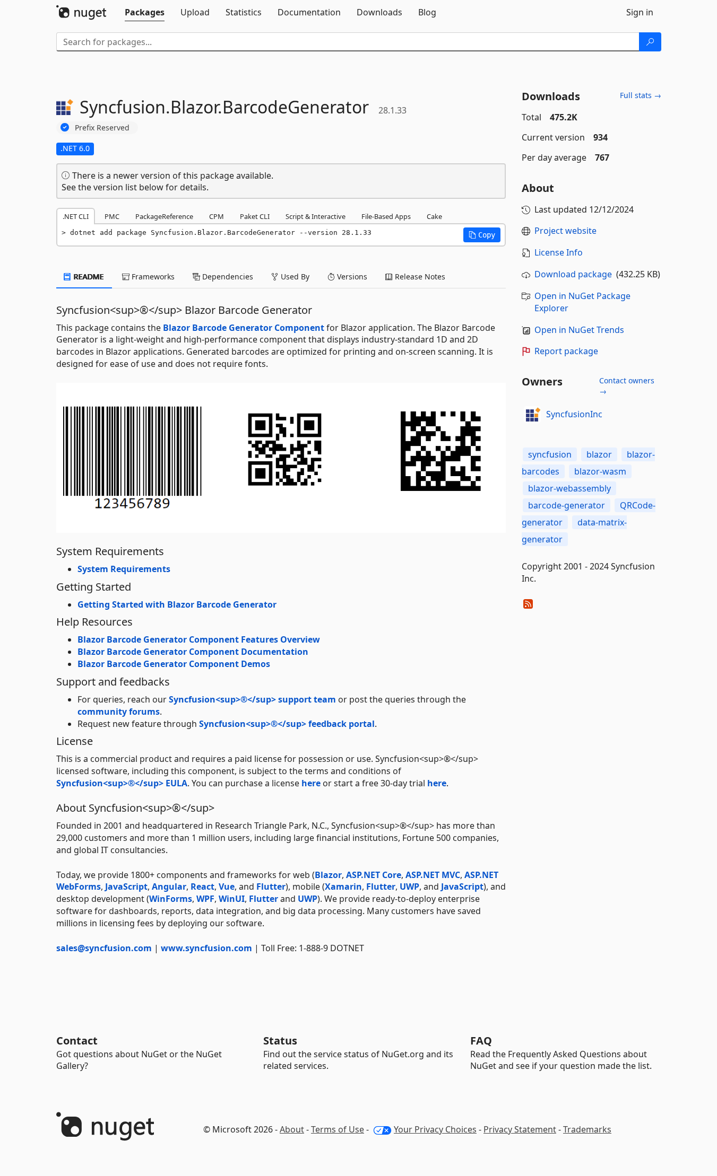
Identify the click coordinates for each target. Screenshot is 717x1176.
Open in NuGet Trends (579, 330)
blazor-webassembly (569, 488)
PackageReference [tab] (164, 216)
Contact (77, 1040)
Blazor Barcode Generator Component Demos (173, 664)
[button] (481, 234)
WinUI (232, 899)
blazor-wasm (600, 471)
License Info (558, 252)
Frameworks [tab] (152, 276)
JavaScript (126, 886)
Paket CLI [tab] (255, 216)
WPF (205, 899)
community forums (118, 711)
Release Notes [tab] (419, 276)
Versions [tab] (351, 276)
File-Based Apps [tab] (386, 216)
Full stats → (640, 95)
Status (280, 1040)
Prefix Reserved (102, 127)
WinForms (170, 899)
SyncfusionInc (574, 414)
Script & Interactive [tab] (315, 216)
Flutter (271, 886)
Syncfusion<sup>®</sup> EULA (121, 783)
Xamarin (343, 886)
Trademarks (587, 1129)
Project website (565, 230)
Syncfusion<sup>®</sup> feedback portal (287, 724)
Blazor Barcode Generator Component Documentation (192, 651)
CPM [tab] (216, 216)
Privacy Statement (519, 1129)
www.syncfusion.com (206, 948)
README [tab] (88, 276)
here (311, 783)
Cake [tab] (434, 216)
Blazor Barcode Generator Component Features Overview (198, 639)
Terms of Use (337, 1129)
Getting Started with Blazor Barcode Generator (177, 604)
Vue (227, 886)
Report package (566, 351)
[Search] (650, 41)
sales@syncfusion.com (104, 948)
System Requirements (123, 569)
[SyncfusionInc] (532, 414)
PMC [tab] (112, 216)
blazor (599, 454)
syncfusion (550, 454)
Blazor (328, 875)
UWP (409, 886)
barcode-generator (566, 505)
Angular (169, 886)
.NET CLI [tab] (76, 216)
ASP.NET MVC (432, 875)
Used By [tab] (294, 276)
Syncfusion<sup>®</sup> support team (252, 699)
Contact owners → (626, 385)
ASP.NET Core (373, 875)
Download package (573, 274)
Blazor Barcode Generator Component (243, 328)
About (292, 1129)
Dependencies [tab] (226, 276)
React (202, 886)
